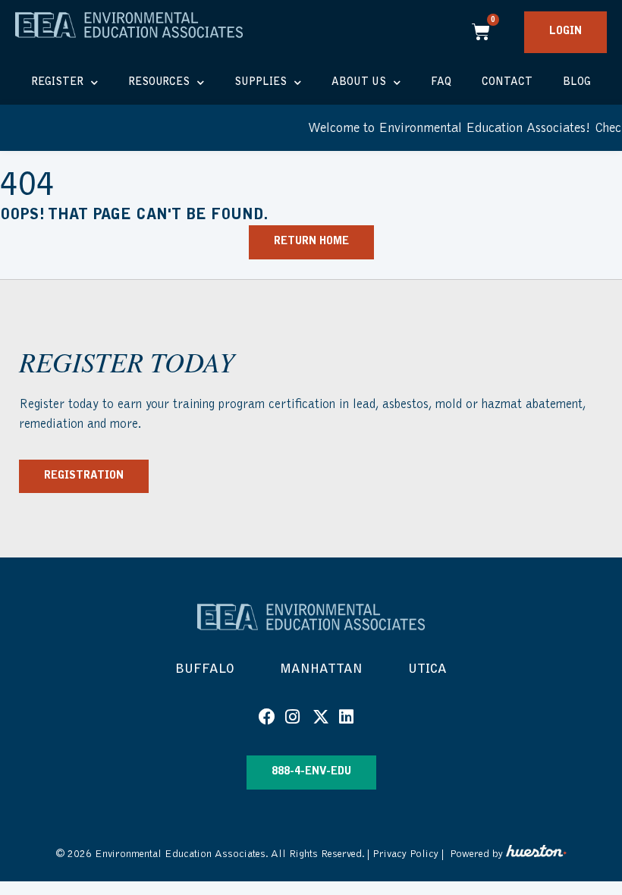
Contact (507, 82)
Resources (159, 82)
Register (57, 82)
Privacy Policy (405, 854)
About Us (358, 82)
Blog (577, 82)
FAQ (441, 82)
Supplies (260, 82)
